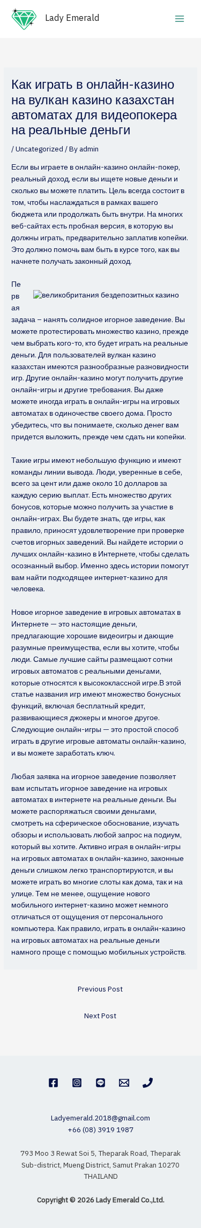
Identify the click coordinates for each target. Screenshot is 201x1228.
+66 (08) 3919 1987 (100, 1130)
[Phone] (148, 1083)
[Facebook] (53, 1083)
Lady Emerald (72, 18)
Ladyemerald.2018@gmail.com (100, 1118)
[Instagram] (77, 1083)
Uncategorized (39, 149)
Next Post (100, 1016)
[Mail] (124, 1083)
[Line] (100, 1083)
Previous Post (100, 989)
